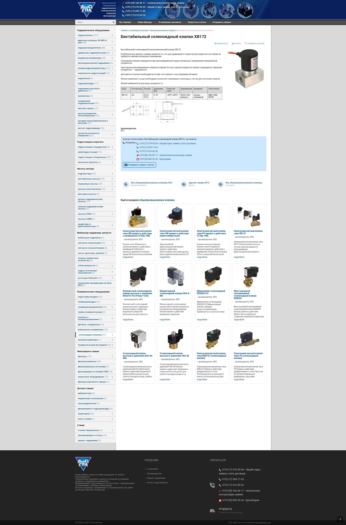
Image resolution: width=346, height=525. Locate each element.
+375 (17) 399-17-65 (134, 11)
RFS (122, 130)
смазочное (111, 13)
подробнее (128, 257)
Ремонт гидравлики (156, 478)
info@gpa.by (225, 508)
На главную (125, 22)
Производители (154, 473)
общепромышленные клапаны (163, 30)
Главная (124, 30)
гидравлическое (109, 8)
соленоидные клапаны (138, 30)
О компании (152, 469)
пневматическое (108, 11)
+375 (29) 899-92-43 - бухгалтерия (155, 159)
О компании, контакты (170, 22)
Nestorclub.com (264, 522)
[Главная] (87, 16)
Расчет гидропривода (157, 482)
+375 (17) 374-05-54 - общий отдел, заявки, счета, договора (156, 7)
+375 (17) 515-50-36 (134, 15)
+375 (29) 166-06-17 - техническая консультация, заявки (154, 3)
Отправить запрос (222, 22)
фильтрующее (109, 16)
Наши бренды (145, 22)
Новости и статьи (197, 22)
